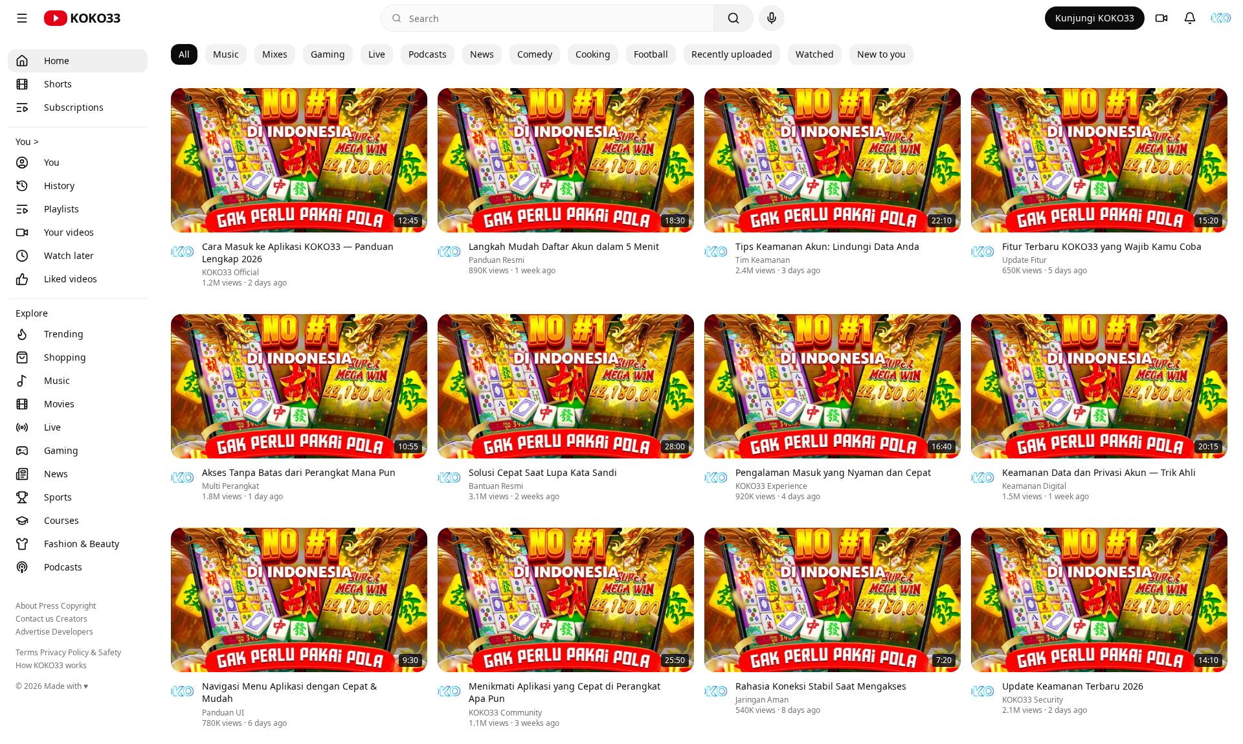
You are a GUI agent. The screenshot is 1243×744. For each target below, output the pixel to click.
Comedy (534, 54)
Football (651, 54)
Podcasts (428, 54)
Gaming (328, 54)
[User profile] (1221, 18)
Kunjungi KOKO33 (1094, 18)
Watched (815, 54)
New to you (881, 54)
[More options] (419, 248)
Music (226, 54)
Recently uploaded (731, 54)
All (184, 54)
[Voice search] (772, 18)
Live (376, 54)
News (482, 54)
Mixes (274, 54)
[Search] (734, 18)
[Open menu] (22, 18)
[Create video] (1161, 18)
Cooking (593, 54)
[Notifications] (1190, 18)
